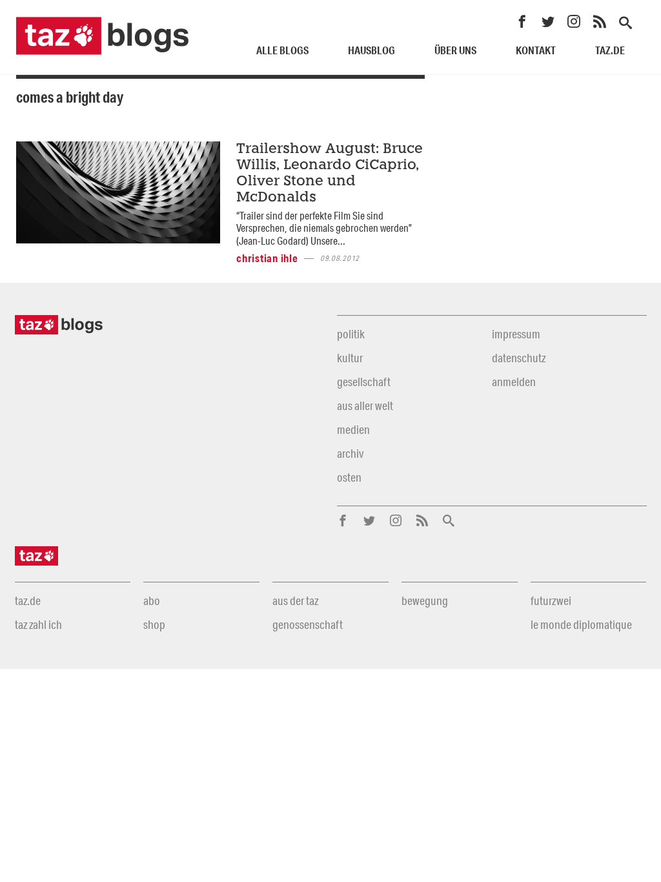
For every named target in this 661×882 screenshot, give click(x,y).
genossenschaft (307, 624)
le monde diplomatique (581, 624)
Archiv (350, 453)
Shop (154, 624)
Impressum (516, 334)
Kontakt (536, 50)
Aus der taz (295, 600)
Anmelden (514, 381)
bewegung (425, 600)
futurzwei (551, 600)
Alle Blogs (282, 50)
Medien (353, 429)
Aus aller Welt (365, 405)
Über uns (455, 50)
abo (151, 600)
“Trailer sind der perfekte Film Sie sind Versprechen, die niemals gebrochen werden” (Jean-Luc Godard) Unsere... (324, 228)
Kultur (350, 358)
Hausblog (371, 50)
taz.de (610, 50)
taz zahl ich (38, 624)
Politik (351, 334)
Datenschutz (518, 358)
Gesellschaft (364, 381)
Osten (349, 477)
